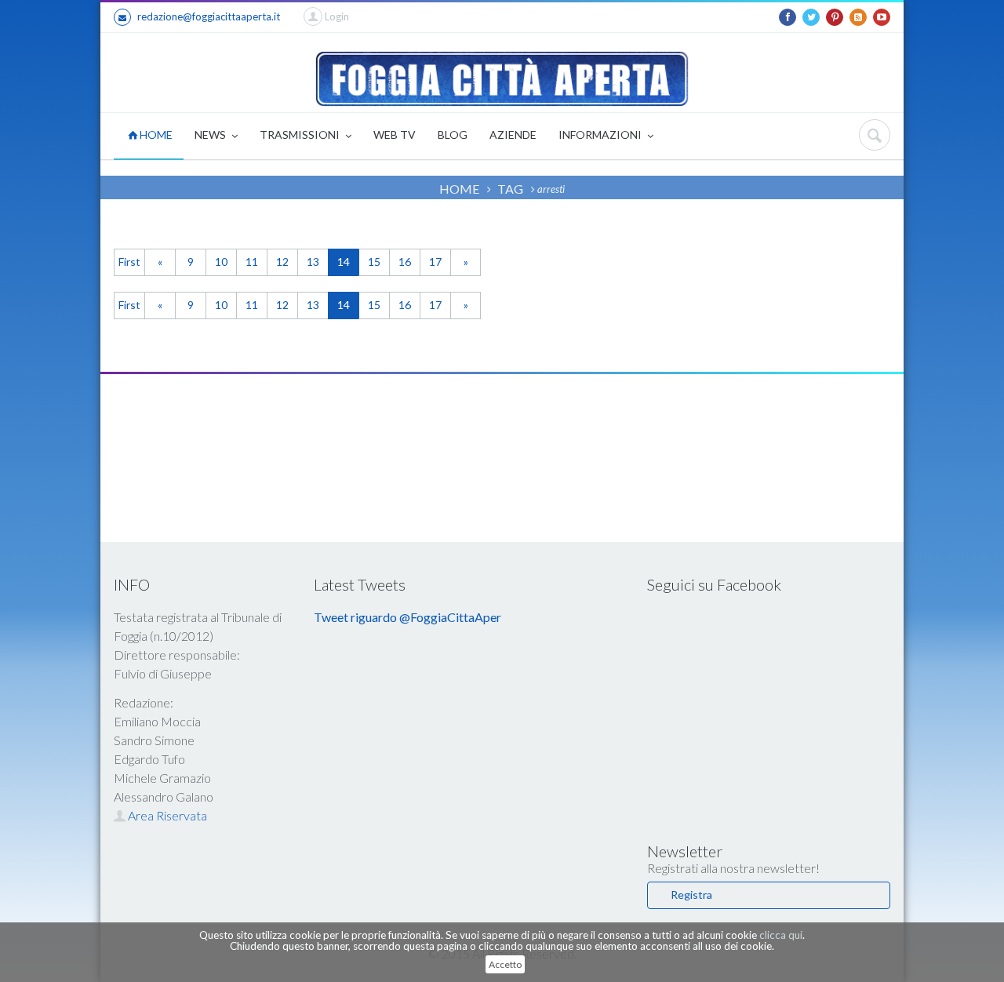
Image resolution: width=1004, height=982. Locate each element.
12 (282, 261)
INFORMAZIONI (601, 134)
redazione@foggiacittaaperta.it (208, 16)
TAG (510, 188)
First (129, 261)
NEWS (211, 134)
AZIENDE (513, 134)
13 (313, 261)
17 (435, 261)
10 (221, 261)
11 (252, 261)
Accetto (505, 964)
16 (404, 261)
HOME (155, 134)
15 (374, 261)
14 (343, 261)
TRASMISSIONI (301, 134)
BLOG (452, 134)
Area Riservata (166, 815)
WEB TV (394, 134)
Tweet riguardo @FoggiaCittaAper (407, 616)
